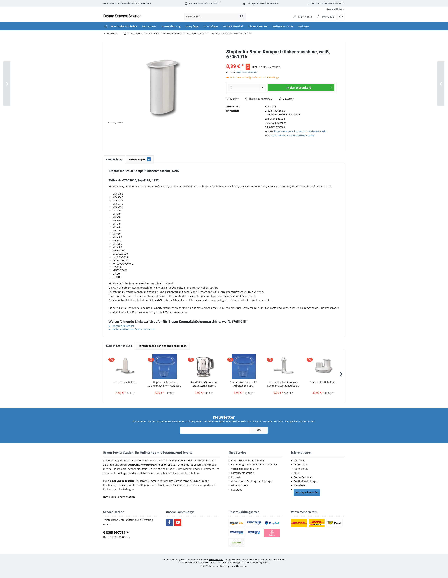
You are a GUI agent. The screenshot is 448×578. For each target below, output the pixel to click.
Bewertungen (139, 159)
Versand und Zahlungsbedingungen (252, 481)
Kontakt (235, 477)
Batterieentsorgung (242, 473)
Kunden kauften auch (119, 345)
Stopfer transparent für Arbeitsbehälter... (244, 383)
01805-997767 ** (116, 532)
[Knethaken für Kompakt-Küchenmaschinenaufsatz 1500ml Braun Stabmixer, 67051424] (283, 366)
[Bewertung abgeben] (281, 61)
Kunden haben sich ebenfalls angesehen (162, 345)
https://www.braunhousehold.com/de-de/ (292, 135)
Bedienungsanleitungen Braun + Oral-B (254, 464)
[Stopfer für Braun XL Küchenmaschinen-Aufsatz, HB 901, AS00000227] (164, 366)
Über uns (299, 460)
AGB (296, 473)
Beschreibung (114, 159)
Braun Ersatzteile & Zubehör (247, 460)
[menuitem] (334, 9)
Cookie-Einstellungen (306, 481)
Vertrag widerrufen (306, 492)
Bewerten (288, 98)
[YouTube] (177, 522)
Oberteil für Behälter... (323, 382)
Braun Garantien (303, 477)
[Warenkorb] (341, 16)
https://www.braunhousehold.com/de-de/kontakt (300, 131)
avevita (243, 566)
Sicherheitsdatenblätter (245, 468)
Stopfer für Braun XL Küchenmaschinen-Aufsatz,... (164, 383)
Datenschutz (301, 468)
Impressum (300, 464)
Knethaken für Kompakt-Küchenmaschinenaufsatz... (283, 383)
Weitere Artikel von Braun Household (133, 329)
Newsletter (300, 485)
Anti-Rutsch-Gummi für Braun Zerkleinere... (204, 383)
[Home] (106, 26)
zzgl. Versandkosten (247, 71)
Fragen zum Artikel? (260, 98)
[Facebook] (169, 522)
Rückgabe (236, 489)
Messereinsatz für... (125, 382)
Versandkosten (216, 559)
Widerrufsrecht (240, 485)
